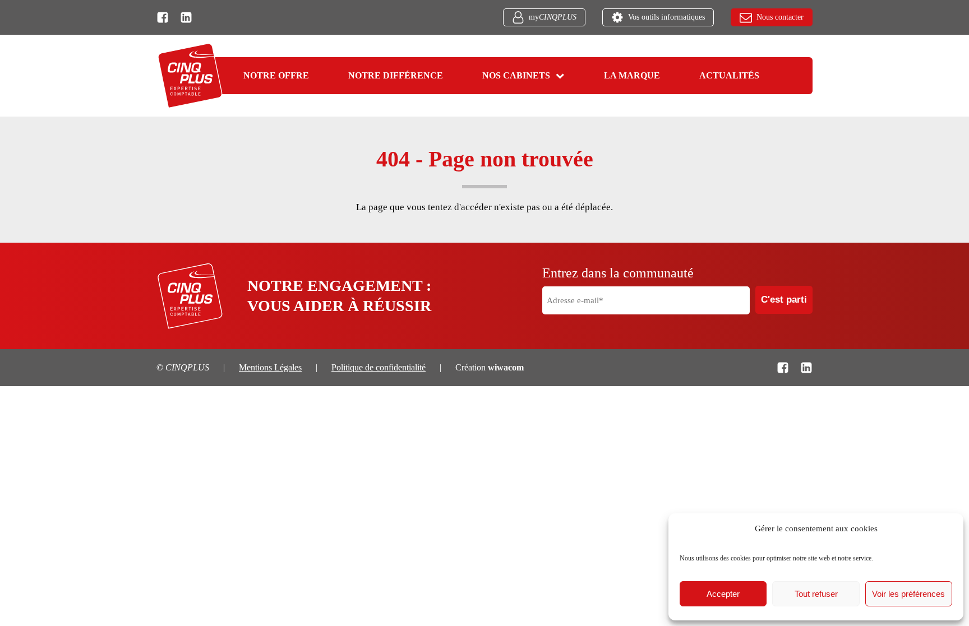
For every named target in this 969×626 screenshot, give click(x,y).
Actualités (729, 75)
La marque (632, 75)
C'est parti (784, 299)
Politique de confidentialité (378, 367)
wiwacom (506, 367)
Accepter (723, 594)
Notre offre (276, 75)
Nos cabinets (516, 75)
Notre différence (395, 75)
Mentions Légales (270, 367)
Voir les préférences (908, 594)
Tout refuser (816, 594)
